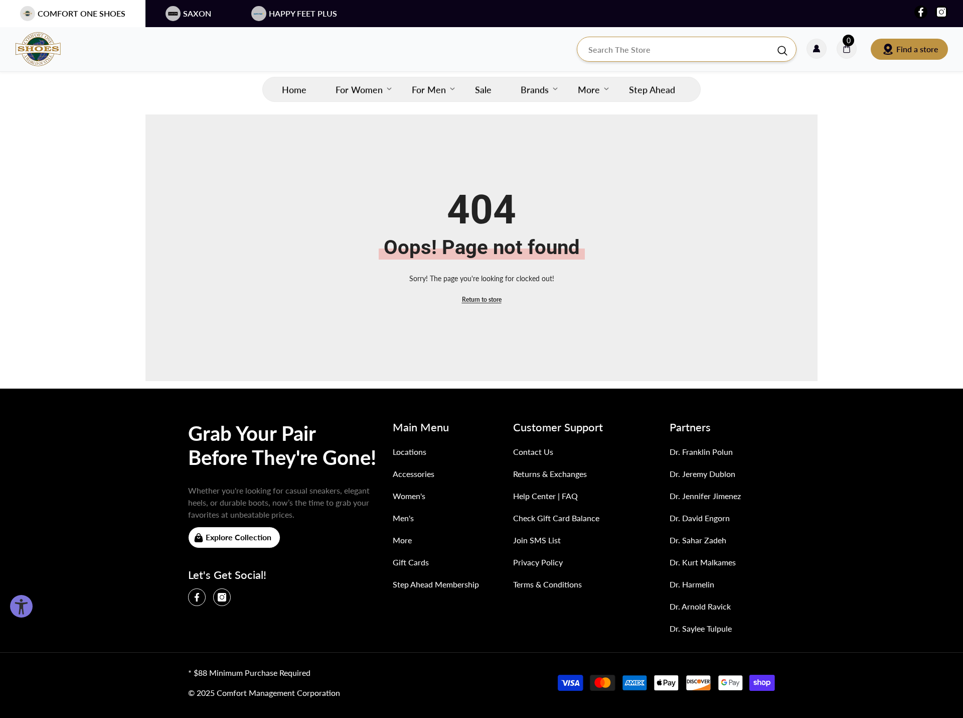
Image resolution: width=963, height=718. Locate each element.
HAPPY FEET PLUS (303, 13)
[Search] (686, 49)
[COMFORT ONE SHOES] (47, 49)
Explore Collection (238, 537)
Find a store (917, 49)
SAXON (197, 13)
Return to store (482, 299)
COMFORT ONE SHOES (81, 13)
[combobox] (676, 49)
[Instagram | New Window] (941, 12)
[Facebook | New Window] (920, 12)
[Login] (817, 49)
